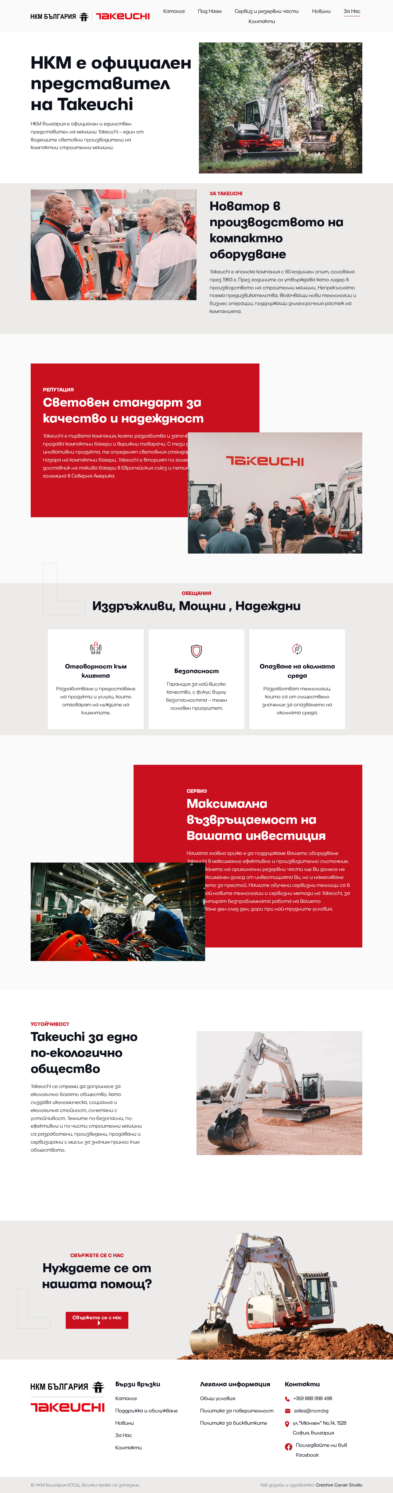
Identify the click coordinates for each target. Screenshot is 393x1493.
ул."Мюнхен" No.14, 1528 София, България (319, 1427)
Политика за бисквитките (233, 1423)
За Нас (352, 11)
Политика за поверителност (237, 1410)
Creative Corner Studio (339, 1485)
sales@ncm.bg (311, 1410)
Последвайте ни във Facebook (321, 1450)
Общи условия (217, 1398)
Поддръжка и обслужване (146, 1410)
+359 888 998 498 (313, 1398)
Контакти (262, 21)
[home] (91, 16)
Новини (321, 11)
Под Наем (209, 11)
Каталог (174, 11)
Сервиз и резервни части (267, 11)
